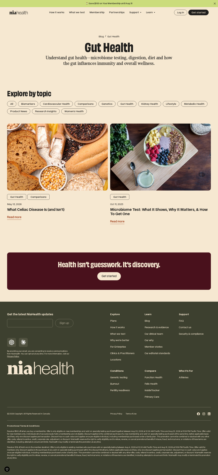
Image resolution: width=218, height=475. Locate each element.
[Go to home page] (40, 368)
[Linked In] (209, 414)
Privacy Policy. (13, 356)
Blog (101, 36)
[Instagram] (204, 414)
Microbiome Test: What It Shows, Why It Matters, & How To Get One (159, 212)
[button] (215, 3)
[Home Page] (18, 12)
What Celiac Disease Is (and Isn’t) (36, 210)
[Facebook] (198, 414)
